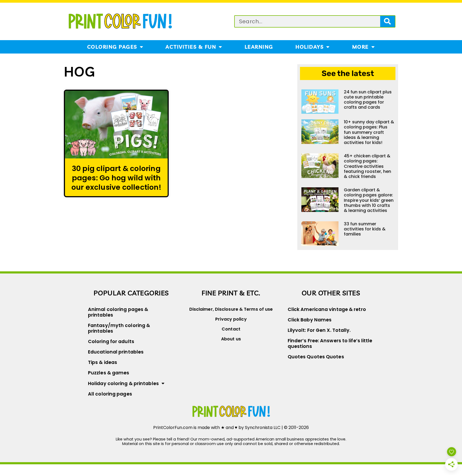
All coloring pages (110, 394)
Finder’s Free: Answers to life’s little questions (330, 343)
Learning (259, 47)
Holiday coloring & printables (123, 383)
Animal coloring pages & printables (118, 312)
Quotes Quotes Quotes (316, 357)
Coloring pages (112, 47)
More (360, 47)
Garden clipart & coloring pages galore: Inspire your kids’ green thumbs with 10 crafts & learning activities (369, 200)
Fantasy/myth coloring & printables (119, 328)
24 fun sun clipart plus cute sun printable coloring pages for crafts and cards (368, 100)
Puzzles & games (108, 373)
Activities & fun (190, 47)
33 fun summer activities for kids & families (365, 229)
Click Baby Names (310, 320)
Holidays (309, 47)
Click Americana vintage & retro (327, 309)
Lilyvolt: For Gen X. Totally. (319, 330)
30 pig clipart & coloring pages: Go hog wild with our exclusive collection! (116, 178)
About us (231, 339)
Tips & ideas (102, 362)
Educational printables (116, 352)
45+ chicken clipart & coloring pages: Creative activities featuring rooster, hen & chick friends (367, 166)
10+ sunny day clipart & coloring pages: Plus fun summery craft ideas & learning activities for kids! (369, 132)
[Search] (387, 21)
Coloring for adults (111, 341)
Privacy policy (231, 319)
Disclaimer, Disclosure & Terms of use (231, 309)
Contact (231, 329)
